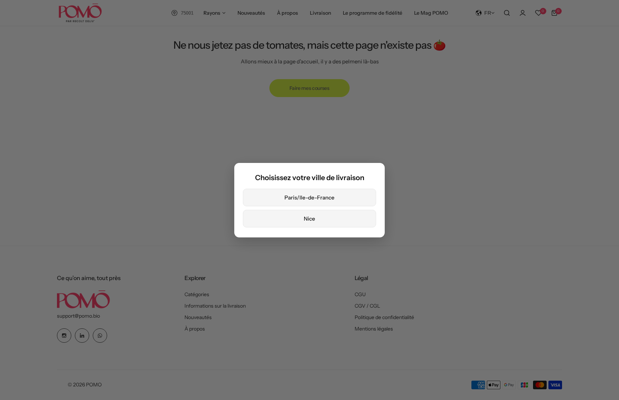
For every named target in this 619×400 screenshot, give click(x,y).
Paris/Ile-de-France (309, 197)
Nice (309, 218)
